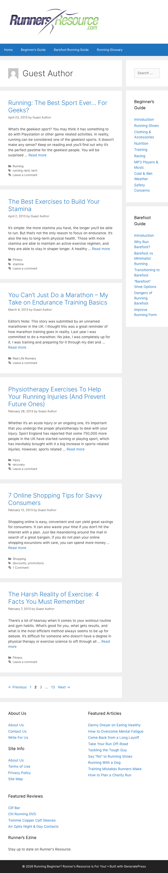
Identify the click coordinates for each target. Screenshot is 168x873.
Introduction (144, 119)
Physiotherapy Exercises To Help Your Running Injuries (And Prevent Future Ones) (57, 396)
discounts (19, 563)
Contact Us (17, 731)
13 (53, 687)
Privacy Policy (19, 773)
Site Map (15, 779)
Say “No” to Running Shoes (110, 756)
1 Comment (21, 567)
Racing (139, 156)
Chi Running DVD (22, 814)
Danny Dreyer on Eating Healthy (114, 725)
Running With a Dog (104, 762)
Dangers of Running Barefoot (143, 298)
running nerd (21, 170)
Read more (37, 155)
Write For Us (18, 737)
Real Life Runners (24, 358)
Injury (16, 460)
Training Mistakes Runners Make (115, 769)
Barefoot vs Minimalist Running (143, 258)
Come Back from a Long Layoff (113, 737)
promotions (36, 563)
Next (64, 687)
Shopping (19, 558)
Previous (17, 687)
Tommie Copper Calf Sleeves (32, 820)
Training (140, 150)
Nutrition (141, 143)
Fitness (18, 259)
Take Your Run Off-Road (108, 744)
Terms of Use (19, 766)
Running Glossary (110, 50)
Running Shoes (146, 126)
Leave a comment (25, 175)
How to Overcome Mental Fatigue (115, 731)
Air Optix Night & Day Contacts (33, 826)
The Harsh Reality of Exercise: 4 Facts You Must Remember (53, 597)
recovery (19, 464)
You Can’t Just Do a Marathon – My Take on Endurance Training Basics (58, 298)
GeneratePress (135, 866)
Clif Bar (14, 808)
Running (18, 166)
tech (34, 170)
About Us (16, 725)
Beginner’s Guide (33, 50)
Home (8, 50)
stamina (18, 264)
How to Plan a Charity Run (109, 775)
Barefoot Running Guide (71, 50)
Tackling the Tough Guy (107, 750)
